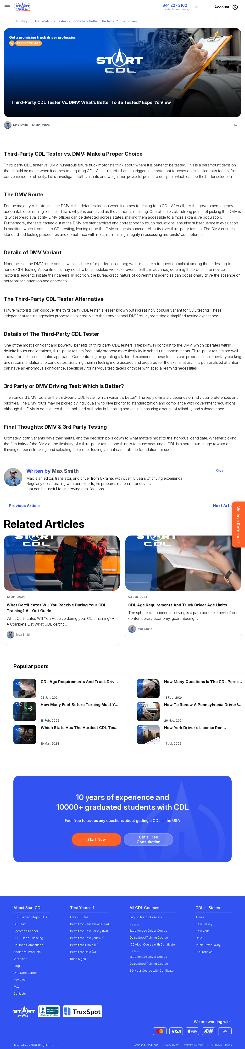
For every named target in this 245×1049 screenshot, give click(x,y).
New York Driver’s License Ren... (195, 727)
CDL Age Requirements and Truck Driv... (79, 681)
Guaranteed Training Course (148, 937)
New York (202, 931)
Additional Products (27, 952)
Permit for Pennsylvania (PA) (89, 924)
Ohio (198, 938)
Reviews (19, 979)
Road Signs (78, 959)
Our (21, 21)
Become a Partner (25, 931)
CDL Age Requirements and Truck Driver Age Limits (177, 605)
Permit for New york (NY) (87, 938)
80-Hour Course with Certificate (151, 970)
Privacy (218, 1044)
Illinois (199, 917)
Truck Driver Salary (208, 945)
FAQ (16, 986)
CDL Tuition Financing (28, 938)
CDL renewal (204, 952)
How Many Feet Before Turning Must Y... (79, 704)
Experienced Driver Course (148, 930)
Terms (228, 1044)
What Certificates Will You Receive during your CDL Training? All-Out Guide (56, 608)
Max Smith (20, 125)
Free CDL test (79, 917)
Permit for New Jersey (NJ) (89, 931)
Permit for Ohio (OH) (84, 952)
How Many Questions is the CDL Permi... (203, 681)
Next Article (224, 505)
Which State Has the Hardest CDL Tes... (80, 727)
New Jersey (203, 924)
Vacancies (20, 959)
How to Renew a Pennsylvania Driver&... (203, 704)
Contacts (19, 993)
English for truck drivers (145, 917)
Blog (16, 966)
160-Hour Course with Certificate (152, 944)
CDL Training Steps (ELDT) (31, 917)
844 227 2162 (174, 5)
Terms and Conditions (145, 1045)
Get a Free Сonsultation (149, 839)
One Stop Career (25, 973)
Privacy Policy (171, 1045)
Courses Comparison (28, 945)
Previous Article (24, 505)
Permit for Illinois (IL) (84, 945)
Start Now (96, 839)
